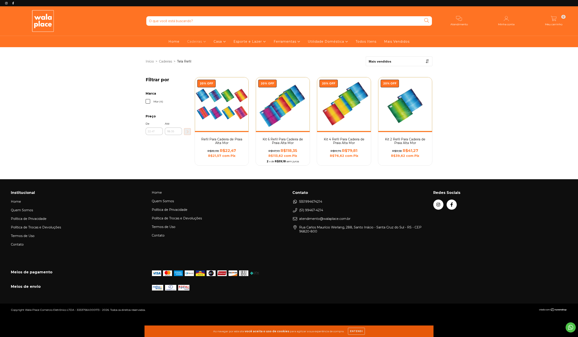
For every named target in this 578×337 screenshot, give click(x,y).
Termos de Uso (23, 236)
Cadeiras (195, 42)
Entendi (356, 331)
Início (150, 61)
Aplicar (187, 131)
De (147, 123)
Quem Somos (22, 210)
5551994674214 (310, 202)
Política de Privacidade (29, 219)
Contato (17, 244)
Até (167, 123)
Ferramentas (285, 42)
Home (173, 42)
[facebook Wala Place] (13, 3)
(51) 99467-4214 (311, 210)
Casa (218, 42)
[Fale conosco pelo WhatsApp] (571, 327)
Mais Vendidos (397, 42)
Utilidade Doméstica (326, 42)
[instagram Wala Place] (6, 3)
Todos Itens (366, 42)
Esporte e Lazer (248, 42)
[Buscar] (426, 20)
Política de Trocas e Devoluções (36, 227)
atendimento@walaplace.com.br (324, 219)
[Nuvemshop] (553, 310)
